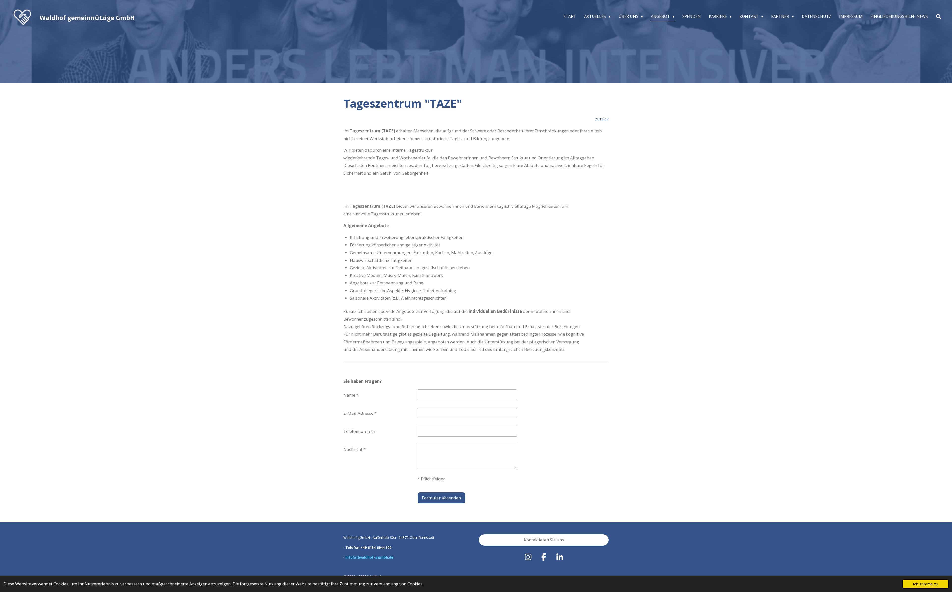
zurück (602, 119)
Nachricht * (354, 449)
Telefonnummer (359, 431)
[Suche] (938, 16)
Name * (350, 395)
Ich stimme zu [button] (925, 583)
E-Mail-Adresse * (360, 413)
